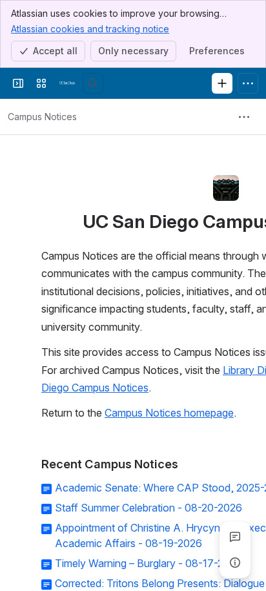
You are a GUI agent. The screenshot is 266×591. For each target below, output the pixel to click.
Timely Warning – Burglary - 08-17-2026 (148, 563)
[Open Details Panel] (235, 562)
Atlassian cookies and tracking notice (90, 28)
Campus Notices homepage (169, 412)
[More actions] (244, 117)
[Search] (93, 83)
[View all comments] (235, 536)
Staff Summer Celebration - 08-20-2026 (148, 507)
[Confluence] (67, 83)
